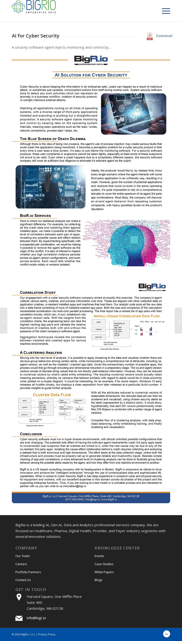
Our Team (22, 556)
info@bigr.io (36, 617)
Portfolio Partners (28, 572)
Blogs (98, 580)
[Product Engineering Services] (178, 321)
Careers (21, 564)
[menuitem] (163, 10)
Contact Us (23, 580)
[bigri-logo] (34, 10)
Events (99, 556)
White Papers (104, 572)
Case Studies (104, 564)
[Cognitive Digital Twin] (3, 321)
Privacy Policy (46, 634)
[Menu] (163, 10)
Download (163, 35)
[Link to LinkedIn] (166, 633)
